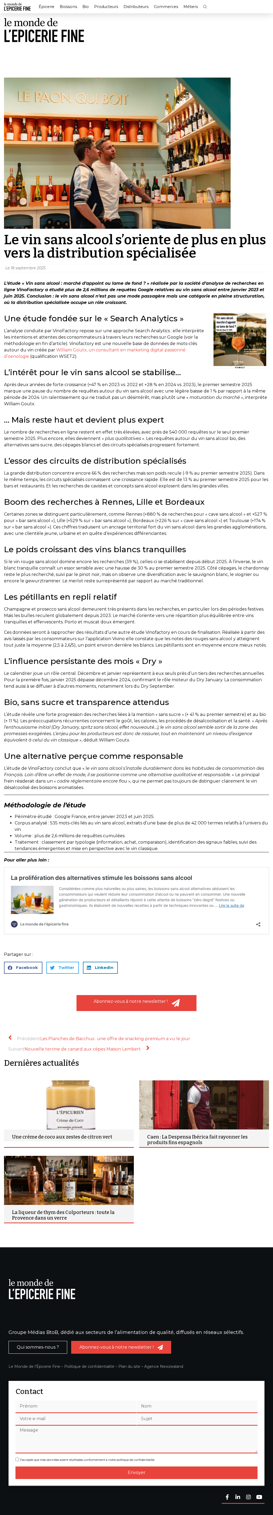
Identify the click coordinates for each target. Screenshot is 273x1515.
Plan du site (129, 1366)
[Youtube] (259, 1497)
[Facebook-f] (227, 1497)
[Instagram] (248, 1497)
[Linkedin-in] (237, 1497)
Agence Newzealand (163, 1366)
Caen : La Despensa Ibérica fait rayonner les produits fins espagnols (197, 1140)
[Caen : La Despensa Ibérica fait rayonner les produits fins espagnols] (204, 1104)
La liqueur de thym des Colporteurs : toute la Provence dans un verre (63, 1215)
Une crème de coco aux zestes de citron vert (62, 1137)
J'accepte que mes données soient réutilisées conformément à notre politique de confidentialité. (87, 1460)
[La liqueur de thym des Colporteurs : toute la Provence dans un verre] (69, 1180)
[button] (205, 6)
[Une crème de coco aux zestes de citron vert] (69, 1104)
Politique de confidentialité (89, 1366)
